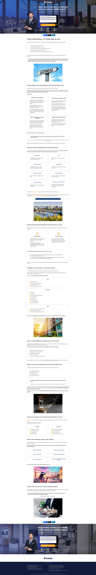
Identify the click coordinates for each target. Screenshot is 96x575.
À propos (51, 4)
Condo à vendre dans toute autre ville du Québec (59, 459)
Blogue (47, 4)
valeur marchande (35, 191)
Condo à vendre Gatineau (37, 459)
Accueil (38, 4)
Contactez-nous (56, 4)
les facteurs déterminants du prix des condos (38, 195)
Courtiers (42, 4)
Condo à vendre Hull (37, 454)
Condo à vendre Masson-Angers (59, 454)
